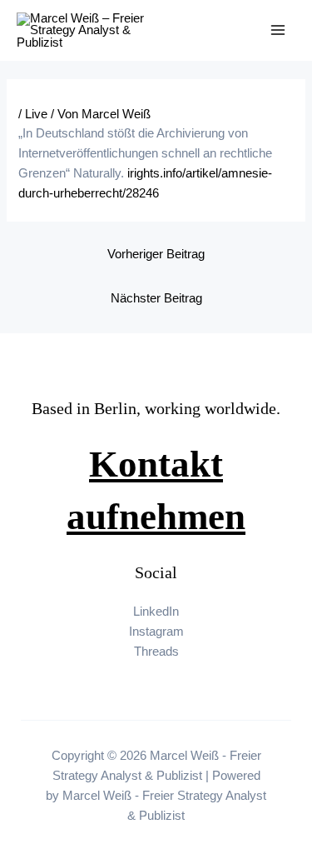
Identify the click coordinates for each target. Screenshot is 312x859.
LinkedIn (156, 611)
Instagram (156, 631)
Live (36, 114)
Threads (156, 651)
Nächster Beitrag (156, 298)
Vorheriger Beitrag (156, 254)
